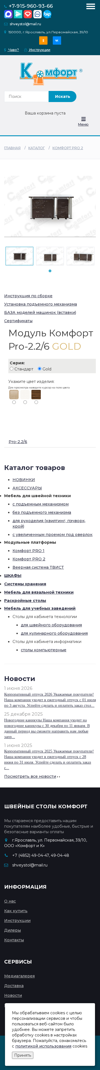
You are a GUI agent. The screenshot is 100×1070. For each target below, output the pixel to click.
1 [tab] (50, 271)
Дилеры (12, 930)
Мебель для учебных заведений (40, 608)
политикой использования (43, 1046)
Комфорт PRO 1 (28, 550)
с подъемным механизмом (40, 504)
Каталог (36, 148)
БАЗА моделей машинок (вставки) (40, 312)
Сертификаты (18, 320)
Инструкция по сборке (28, 295)
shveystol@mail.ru (25, 24)
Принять (22, 1055)
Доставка (14, 985)
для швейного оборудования (51, 624)
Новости (13, 995)
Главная (12, 148)
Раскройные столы (25, 600)
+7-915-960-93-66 (31, 6)
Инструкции (39, 50)
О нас (10, 901)
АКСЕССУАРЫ (27, 488)
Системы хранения (25, 583)
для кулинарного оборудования (54, 633)
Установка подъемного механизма (40, 304)
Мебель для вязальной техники (39, 592)
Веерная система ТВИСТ (38, 567)
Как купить (16, 910)
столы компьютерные (43, 649)
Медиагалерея (19, 976)
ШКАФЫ (12, 575)
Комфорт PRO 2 (67, 148)
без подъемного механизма (41, 512)
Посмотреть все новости (30, 776)
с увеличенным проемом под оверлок (52, 534)
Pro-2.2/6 (18, 441)
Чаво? (13, 50)
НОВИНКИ (23, 479)
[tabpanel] (19, 256)
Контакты (14, 939)
